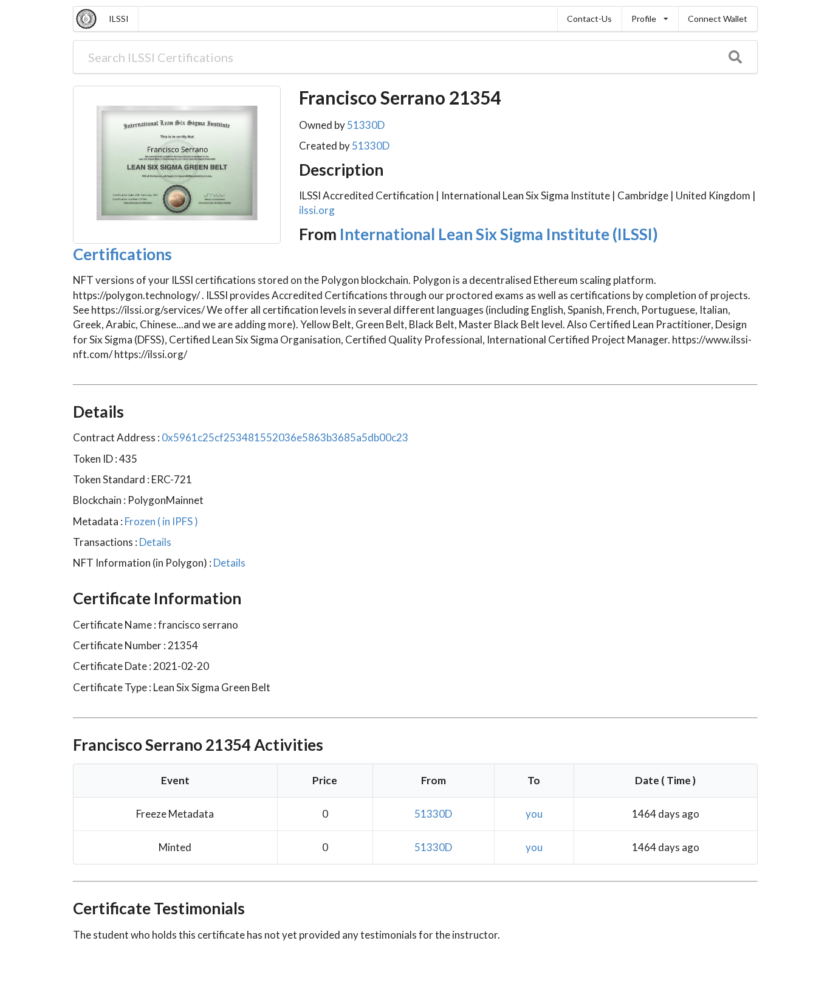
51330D (366, 125)
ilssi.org (317, 210)
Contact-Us (589, 18)
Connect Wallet (717, 18)
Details (154, 542)
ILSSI (119, 18)
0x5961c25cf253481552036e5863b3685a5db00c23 (285, 437)
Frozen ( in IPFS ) (160, 521)
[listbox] (650, 19)
